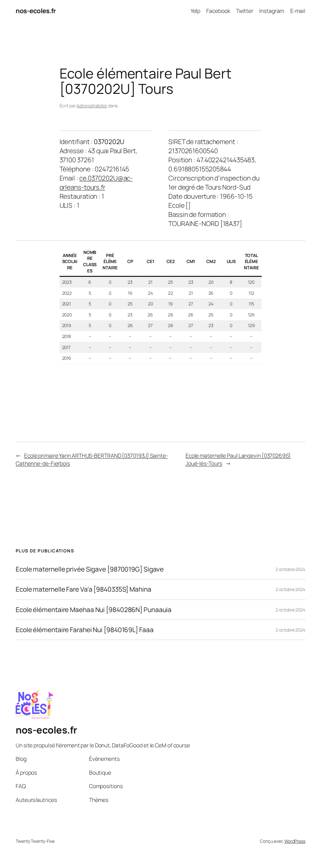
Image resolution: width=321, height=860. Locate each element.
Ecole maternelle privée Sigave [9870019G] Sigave (90, 569)
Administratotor (91, 106)
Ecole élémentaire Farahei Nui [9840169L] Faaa (85, 629)
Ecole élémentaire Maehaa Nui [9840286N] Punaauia (93, 609)
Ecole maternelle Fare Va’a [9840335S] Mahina (83, 589)
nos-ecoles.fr (36, 10)
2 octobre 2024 (290, 569)
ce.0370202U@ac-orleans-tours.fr (96, 182)
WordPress (294, 841)
